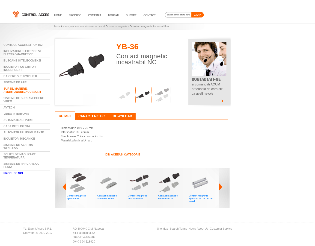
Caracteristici (92, 116)
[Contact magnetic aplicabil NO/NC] (80, 173)
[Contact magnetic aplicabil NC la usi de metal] (171, 173)
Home (57, 26)
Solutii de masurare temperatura (19, 156)
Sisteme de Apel (15, 82)
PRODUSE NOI (13, 173)
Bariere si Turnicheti (20, 76)
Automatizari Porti (18, 120)
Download (122, 116)
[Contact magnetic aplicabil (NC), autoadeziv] (202, 173)
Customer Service (221, 228)
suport (131, 15)
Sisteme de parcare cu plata (21, 165)
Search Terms (178, 228)
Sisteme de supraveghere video (23, 100)
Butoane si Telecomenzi (22, 60)
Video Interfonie (16, 113)
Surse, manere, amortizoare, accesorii (83, 26)
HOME (58, 15)
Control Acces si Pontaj (23, 45)
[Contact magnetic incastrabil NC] (110, 173)
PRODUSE (75, 15)
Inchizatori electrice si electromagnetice (22, 53)
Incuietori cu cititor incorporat (19, 68)
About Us (202, 228)
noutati (113, 15)
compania (94, 15)
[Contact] (209, 40)
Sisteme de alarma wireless (18, 146)
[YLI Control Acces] (31, 14)
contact (149, 15)
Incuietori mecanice (19, 138)
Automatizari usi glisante (23, 132)
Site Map (162, 228)
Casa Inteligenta (16, 126)
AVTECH (9, 107)
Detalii (65, 116)
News (192, 228)
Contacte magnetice (118, 26)
